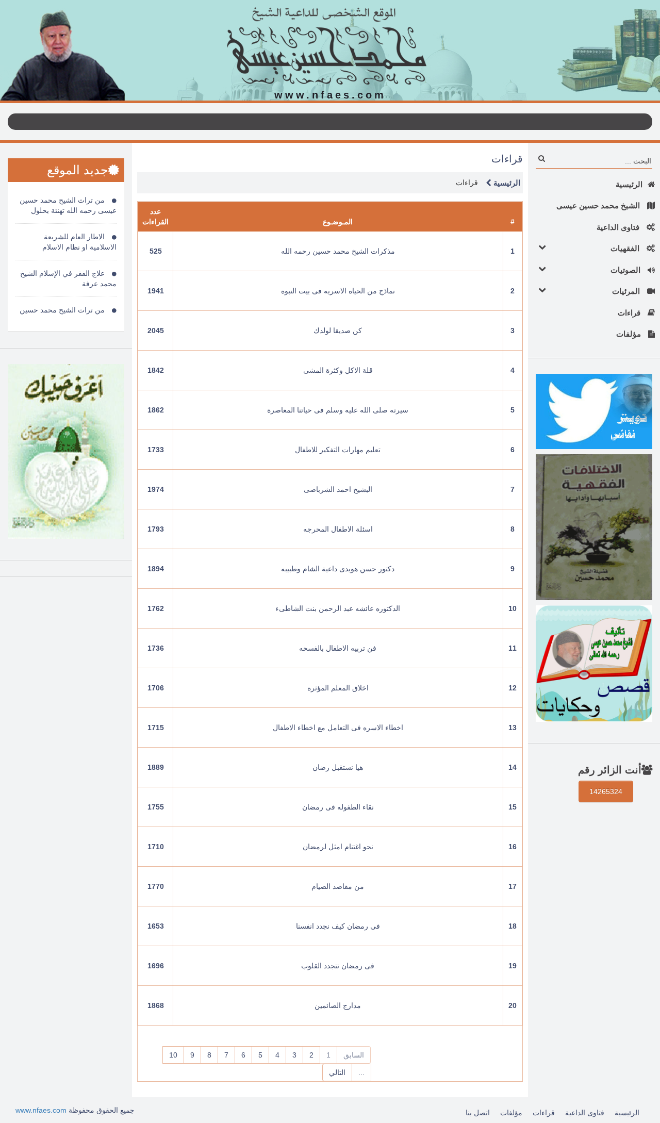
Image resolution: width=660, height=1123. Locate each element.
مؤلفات (629, 333)
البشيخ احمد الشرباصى (338, 489)
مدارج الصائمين (338, 1005)
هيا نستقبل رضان (337, 767)
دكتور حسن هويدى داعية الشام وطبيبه (337, 569)
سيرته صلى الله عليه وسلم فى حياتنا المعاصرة (337, 410)
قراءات (630, 312)
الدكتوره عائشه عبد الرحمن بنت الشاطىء (337, 608)
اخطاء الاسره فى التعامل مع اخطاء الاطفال (338, 727)
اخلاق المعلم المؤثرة (338, 688)
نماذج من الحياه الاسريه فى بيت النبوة (338, 291)
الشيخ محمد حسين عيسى (599, 205)
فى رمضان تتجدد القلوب (337, 966)
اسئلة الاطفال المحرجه (338, 529)
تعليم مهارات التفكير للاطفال (338, 449)
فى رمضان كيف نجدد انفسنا (338, 926)
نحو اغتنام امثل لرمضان (338, 847)
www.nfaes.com (41, 1110)
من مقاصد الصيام (337, 886)
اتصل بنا (478, 1113)
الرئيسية (629, 184)
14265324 (605, 791)
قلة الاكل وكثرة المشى (338, 370)
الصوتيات (626, 270)
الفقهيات (625, 248)
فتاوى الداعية (619, 227)
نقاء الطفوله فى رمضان (338, 807)
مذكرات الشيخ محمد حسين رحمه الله (338, 251)
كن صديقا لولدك (338, 330)
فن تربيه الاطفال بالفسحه (337, 648)
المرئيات (627, 291)
